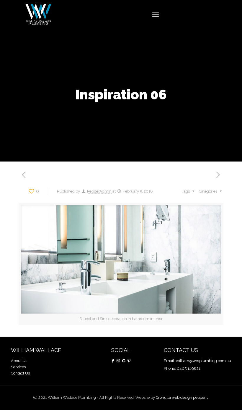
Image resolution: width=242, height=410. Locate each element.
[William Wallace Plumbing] (38, 14)
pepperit (200, 397)
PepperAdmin (99, 191)
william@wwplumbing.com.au (203, 361)
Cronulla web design (174, 397)
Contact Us (20, 373)
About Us (19, 361)
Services (18, 367)
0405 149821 (188, 368)
